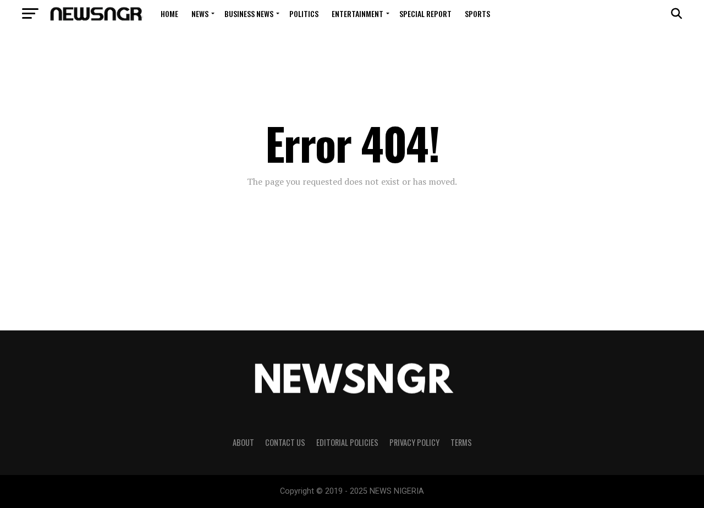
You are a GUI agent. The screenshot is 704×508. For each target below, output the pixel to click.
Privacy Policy (414, 442)
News (199, 13)
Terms (461, 442)
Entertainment (357, 13)
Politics (303, 13)
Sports (477, 13)
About (243, 442)
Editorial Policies (347, 442)
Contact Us (285, 442)
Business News (248, 13)
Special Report (425, 13)
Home (169, 13)
